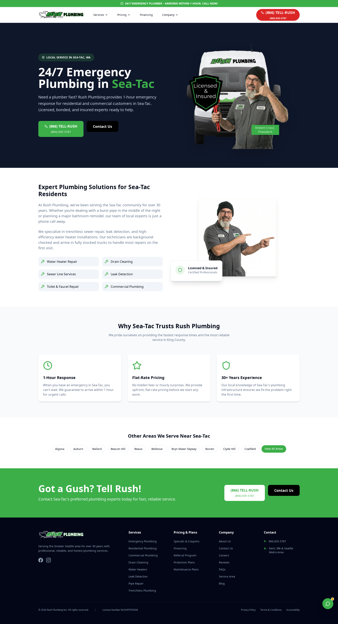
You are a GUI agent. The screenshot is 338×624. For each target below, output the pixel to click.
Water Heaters (138, 569)
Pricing (122, 15)
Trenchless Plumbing (142, 590)
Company (168, 15)
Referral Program (185, 555)
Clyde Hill (229, 449)
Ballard (97, 449)
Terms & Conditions (271, 609)
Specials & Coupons (187, 541)
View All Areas (274, 449)
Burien (209, 449)
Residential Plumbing (143, 548)
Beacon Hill (118, 449)
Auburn (78, 449)
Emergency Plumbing (143, 541)
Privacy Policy (248, 609)
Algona (59, 449)
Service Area (227, 576)
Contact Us (102, 126)
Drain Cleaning (138, 562)
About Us (225, 541)
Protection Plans (184, 562)
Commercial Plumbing (143, 555)
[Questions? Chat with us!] (327, 603)
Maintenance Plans (186, 569)
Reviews (224, 562)
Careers (224, 555)
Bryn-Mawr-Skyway (184, 449)
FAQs (222, 569)
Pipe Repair (136, 583)
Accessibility (293, 609)
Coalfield (250, 449)
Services (98, 15)
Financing (146, 15)
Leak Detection (138, 576)
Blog (222, 583)
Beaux (138, 449)
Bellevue (157, 449)
